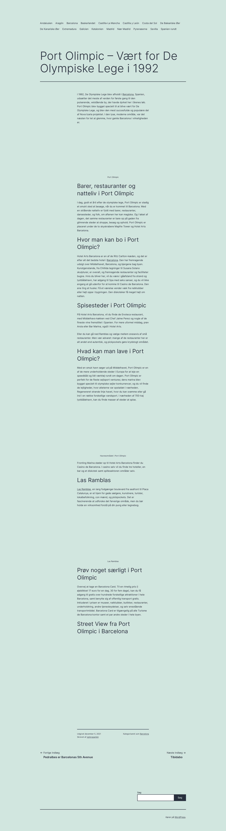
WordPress (180, 817)
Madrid (110, 29)
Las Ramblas (84, 489)
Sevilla (154, 29)
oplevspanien (93, 737)
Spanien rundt (168, 29)
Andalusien (46, 23)
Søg (139, 792)
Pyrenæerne (140, 29)
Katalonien (97, 29)
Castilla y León (131, 23)
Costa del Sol (149, 23)
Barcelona (72, 23)
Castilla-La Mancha (109, 23)
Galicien (84, 29)
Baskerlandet (88, 23)
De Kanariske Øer (49, 29)
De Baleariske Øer (170, 23)
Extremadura (69, 29)
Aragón (59, 23)
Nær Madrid (123, 29)
